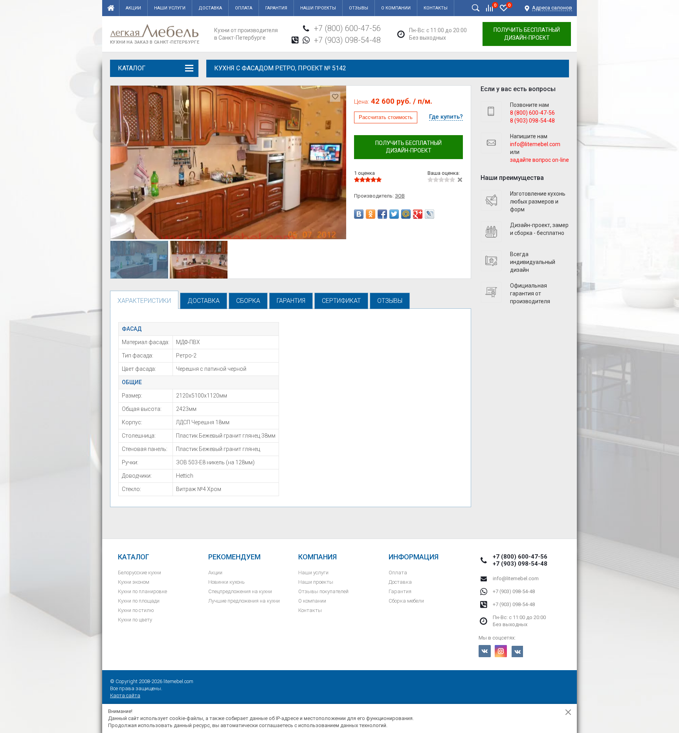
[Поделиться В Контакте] (358, 214)
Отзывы (358, 8)
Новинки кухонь (226, 582)
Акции (133, 8)
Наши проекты (318, 8)
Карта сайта (125, 695)
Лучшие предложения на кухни (244, 601)
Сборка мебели (406, 601)
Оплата (243, 8)
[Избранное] (504, 7)
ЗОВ (400, 196)
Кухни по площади (139, 601)
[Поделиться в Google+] (417, 214)
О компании (396, 8)
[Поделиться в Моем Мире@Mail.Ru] (406, 214)
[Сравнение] (490, 7)
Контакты (436, 8)
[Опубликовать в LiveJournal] (429, 214)
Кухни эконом (133, 582)
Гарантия (276, 8)
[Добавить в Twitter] (394, 214)
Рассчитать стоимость (386, 117)
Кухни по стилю (136, 610)
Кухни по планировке (142, 591)
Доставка (210, 8)
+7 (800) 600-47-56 (347, 28)
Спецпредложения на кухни (240, 591)
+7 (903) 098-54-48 (347, 40)
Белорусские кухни (139, 572)
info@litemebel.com (516, 578)
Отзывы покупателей (323, 591)
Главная (110, 8)
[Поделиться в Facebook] (382, 214)
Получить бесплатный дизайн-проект (527, 34)
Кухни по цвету (135, 620)
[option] (228, 162)
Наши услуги (169, 8)
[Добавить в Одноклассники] (370, 214)
